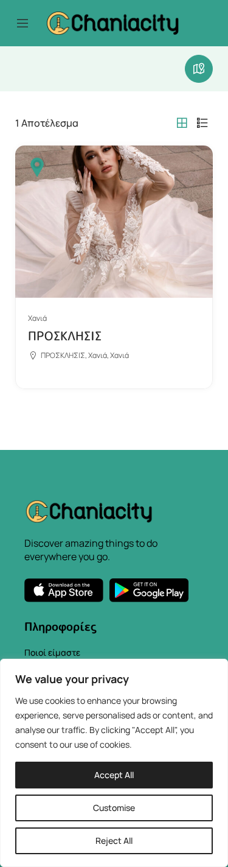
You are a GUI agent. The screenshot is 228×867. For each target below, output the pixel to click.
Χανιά (37, 318)
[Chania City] (112, 22)
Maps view (199, 69)
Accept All (114, 775)
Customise (114, 807)
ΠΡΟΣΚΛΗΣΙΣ (65, 335)
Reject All (114, 840)
